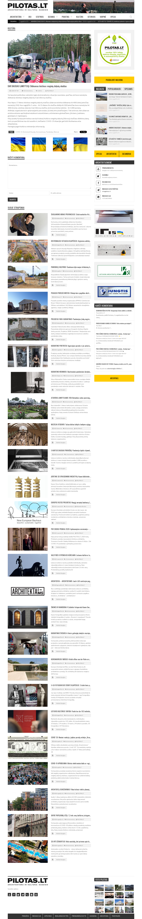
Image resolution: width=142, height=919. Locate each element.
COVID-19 (18, 132)
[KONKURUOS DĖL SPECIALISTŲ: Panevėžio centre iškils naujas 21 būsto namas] (109, 902)
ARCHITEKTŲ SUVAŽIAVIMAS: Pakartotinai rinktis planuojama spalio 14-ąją (71, 789)
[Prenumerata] (9, 894)
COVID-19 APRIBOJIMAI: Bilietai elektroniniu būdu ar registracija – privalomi (71, 763)
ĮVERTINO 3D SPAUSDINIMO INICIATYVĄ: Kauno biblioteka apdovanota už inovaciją (71, 476)
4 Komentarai (70, 715)
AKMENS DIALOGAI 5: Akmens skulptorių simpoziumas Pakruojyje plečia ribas (28, 21)
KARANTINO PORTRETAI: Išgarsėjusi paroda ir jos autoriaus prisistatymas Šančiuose (71, 345)
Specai (113, 16)
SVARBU (105, 175)
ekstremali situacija (29, 132)
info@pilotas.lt (106, 191)
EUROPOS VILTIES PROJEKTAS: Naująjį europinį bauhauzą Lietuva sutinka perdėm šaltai (71, 502)
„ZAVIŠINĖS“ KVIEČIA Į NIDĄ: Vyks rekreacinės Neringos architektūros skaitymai (120, 105)
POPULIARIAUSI (114, 89)
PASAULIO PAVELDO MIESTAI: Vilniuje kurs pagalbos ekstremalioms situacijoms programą (71, 293)
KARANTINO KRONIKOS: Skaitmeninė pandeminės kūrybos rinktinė (71, 371)
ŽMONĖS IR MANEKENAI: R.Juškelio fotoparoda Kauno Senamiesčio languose (71, 607)
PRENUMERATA (108, 168)
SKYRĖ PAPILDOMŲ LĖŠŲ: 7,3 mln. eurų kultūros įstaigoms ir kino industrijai (71, 815)
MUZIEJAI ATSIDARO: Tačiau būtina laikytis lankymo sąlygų (71, 424)
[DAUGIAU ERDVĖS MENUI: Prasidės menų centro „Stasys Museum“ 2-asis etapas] (119, 888)
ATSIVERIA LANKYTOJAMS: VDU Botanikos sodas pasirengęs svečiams (71, 398)
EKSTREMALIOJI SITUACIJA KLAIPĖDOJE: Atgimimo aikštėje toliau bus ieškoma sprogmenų (71, 241)
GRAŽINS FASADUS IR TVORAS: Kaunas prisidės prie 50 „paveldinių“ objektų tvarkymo (114, 364)
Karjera (93, 916)
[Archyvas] (31, 894)
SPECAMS (128, 89)
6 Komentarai (70, 506)
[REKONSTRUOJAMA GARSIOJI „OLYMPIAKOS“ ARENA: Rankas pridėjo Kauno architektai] (99, 888)
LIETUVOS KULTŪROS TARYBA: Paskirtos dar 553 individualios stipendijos (71, 711)
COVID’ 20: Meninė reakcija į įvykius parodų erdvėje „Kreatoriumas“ (71, 737)
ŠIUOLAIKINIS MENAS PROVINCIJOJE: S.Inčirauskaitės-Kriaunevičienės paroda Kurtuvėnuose (71, 214)
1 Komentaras (70, 454)
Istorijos (91, 16)
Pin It (75, 132)
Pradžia (25, 916)
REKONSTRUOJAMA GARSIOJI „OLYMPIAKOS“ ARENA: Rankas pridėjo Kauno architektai (120, 94)
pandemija (49, 132)
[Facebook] (14, 894)
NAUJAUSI (100, 89)
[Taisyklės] (36, 894)
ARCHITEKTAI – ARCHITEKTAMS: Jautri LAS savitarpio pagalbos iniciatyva (71, 581)
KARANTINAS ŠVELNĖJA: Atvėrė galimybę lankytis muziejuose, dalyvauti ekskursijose (71, 633)
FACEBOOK (106, 182)
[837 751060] (27, 894)
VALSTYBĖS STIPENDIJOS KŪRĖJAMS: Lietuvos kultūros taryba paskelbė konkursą (71, 555)
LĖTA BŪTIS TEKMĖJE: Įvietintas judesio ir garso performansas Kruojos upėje (95, 21)
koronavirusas (40, 132)
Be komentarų (28, 91)
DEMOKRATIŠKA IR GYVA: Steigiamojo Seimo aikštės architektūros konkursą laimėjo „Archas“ (114, 310)
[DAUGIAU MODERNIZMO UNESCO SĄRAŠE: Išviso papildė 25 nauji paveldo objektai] (119, 902)
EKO (30, 16)
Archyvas (104, 916)
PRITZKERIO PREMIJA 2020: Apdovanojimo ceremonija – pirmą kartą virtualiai (71, 529)
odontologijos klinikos (114, 368)
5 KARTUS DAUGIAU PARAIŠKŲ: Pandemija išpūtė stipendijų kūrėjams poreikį (71, 450)
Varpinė (103, 16)
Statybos (40, 16)
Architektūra (16, 16)
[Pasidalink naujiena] (18, 894)
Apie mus (48, 916)
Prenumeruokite (79, 916)
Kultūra (79, 16)
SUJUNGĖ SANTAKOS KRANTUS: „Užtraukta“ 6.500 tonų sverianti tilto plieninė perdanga (120, 116)
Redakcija (36, 916)
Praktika (65, 16)
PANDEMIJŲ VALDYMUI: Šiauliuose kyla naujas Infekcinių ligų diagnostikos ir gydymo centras (71, 267)
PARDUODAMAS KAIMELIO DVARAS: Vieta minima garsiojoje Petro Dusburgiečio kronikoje (114, 323)
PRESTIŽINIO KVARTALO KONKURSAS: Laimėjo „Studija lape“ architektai (114, 334)
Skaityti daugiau (60, 235)
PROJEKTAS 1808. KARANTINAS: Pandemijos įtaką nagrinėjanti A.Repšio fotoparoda (71, 319)
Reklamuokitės (61, 916)
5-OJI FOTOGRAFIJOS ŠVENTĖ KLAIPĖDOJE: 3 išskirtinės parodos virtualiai (71, 685)
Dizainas (51, 16)
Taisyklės (116, 916)
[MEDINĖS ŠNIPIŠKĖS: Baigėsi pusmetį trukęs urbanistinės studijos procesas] (109, 910)
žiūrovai (56, 132)
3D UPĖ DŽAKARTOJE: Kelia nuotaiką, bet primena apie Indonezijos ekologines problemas (71, 841)
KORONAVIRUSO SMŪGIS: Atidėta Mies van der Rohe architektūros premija (71, 659)
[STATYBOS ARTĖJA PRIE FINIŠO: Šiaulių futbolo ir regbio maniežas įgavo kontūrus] (99, 902)
